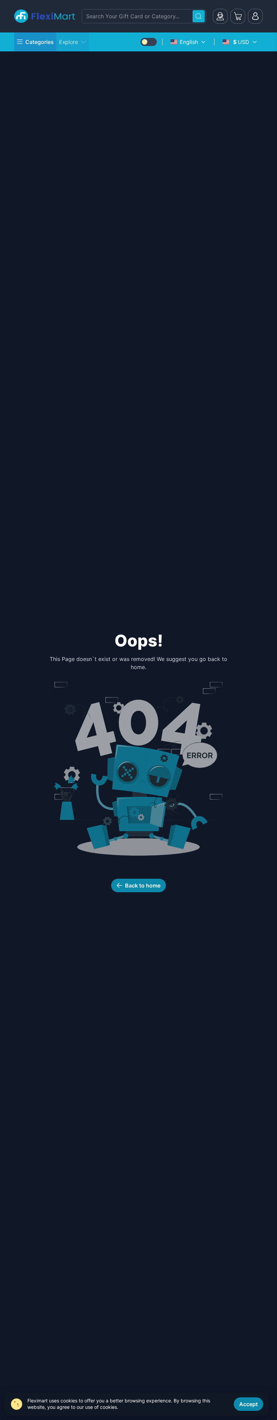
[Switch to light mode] (149, 42)
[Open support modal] (220, 16)
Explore (68, 42)
